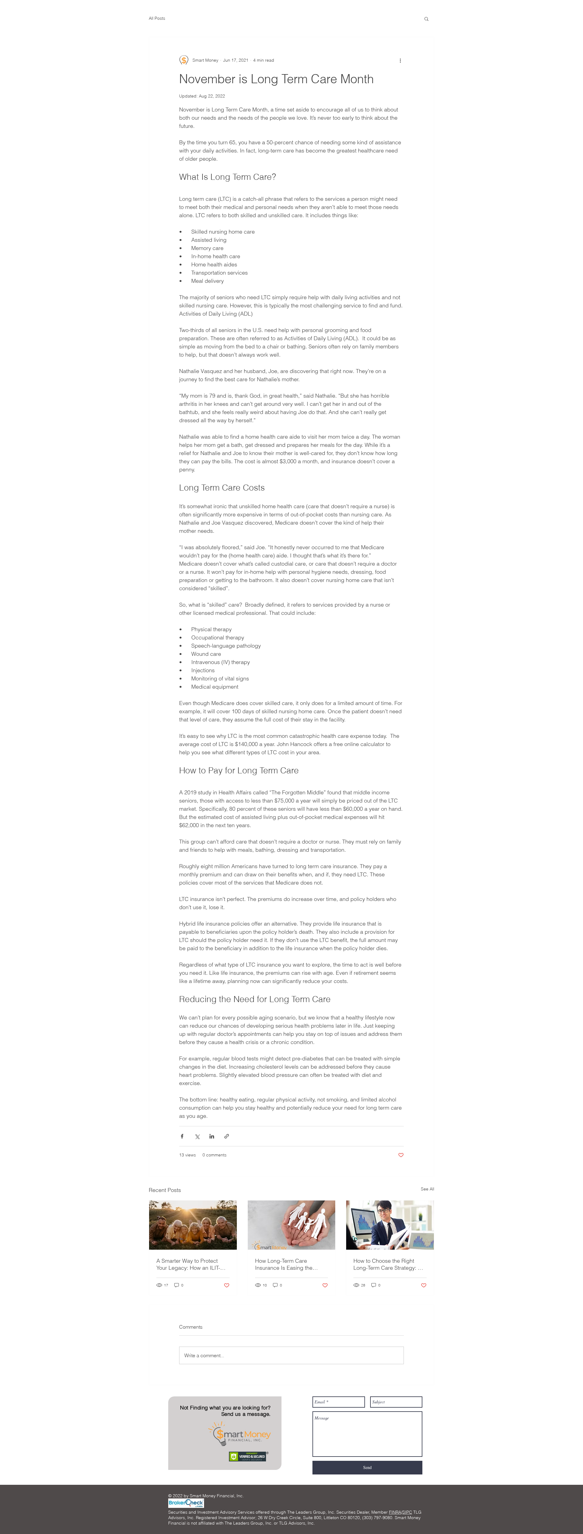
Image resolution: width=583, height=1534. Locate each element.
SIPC (407, 1512)
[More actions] (400, 60)
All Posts (157, 18)
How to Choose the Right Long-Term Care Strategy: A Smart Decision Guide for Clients (387, 1264)
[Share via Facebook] (182, 1136)
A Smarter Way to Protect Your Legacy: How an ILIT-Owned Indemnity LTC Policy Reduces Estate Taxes (191, 1264)
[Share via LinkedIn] (212, 1136)
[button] (426, 18)
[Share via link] (227, 1136)
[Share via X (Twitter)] (197, 1136)
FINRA (395, 1512)
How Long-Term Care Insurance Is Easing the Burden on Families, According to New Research (289, 1264)
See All (427, 1189)
